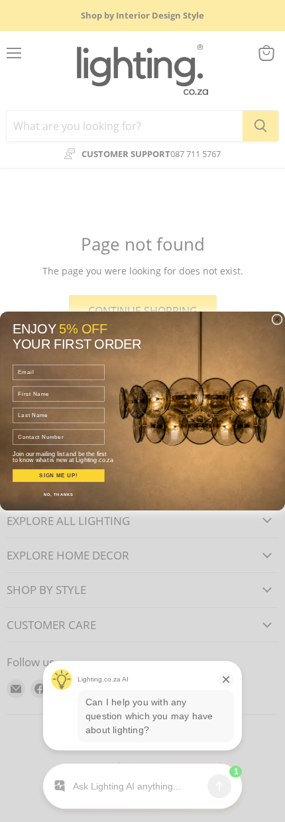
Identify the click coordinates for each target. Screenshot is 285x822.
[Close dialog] (277, 319)
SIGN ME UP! (58, 475)
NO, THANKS (59, 495)
